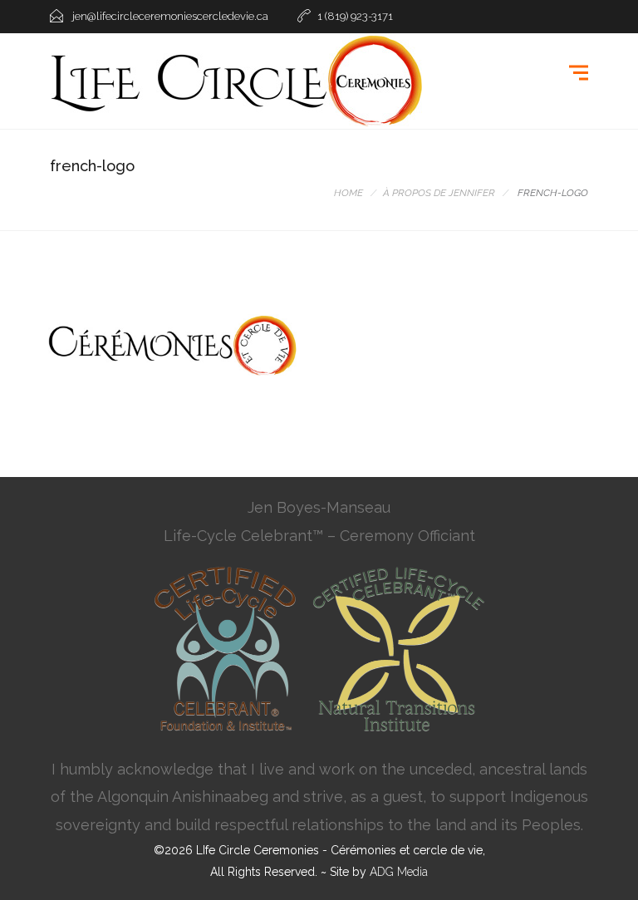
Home (348, 193)
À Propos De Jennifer (439, 193)
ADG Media (399, 871)
